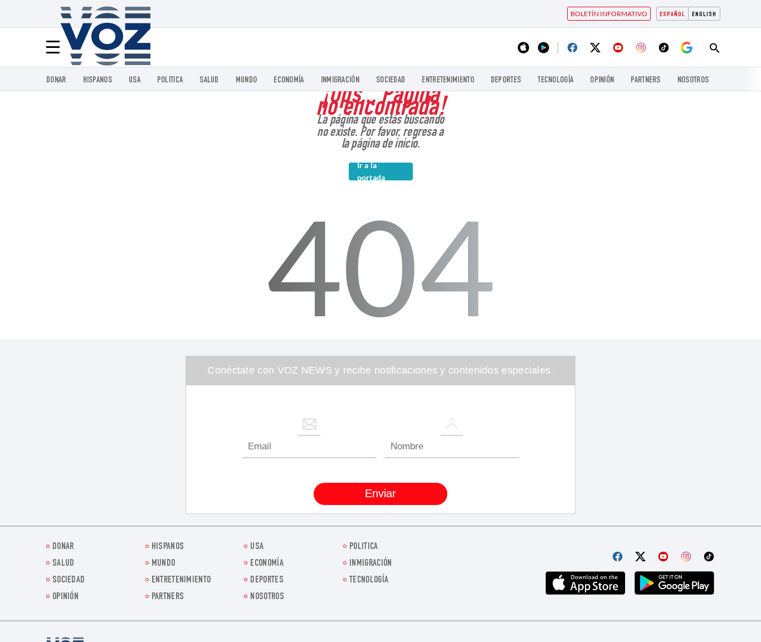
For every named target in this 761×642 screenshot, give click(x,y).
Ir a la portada (371, 171)
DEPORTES (506, 80)
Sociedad (390, 80)
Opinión (602, 80)
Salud (209, 80)
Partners (645, 80)
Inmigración (340, 80)
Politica (170, 80)
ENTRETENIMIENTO (448, 80)
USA (134, 80)
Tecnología (555, 80)
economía (289, 80)
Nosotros (693, 80)
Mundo (246, 80)
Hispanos (97, 80)
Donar (56, 80)
